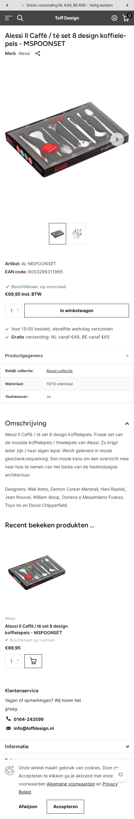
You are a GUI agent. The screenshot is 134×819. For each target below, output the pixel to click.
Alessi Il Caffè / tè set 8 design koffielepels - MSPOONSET (36, 629)
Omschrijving (25, 423)
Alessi (24, 53)
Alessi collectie (59, 370)
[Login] (114, 18)
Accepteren (65, 806)
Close (67, 746)
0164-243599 (29, 719)
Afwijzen (28, 806)
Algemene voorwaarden (71, 783)
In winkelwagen (76, 310)
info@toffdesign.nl (34, 728)
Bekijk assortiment (8, 18)
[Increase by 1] (19, 306)
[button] (7, 5)
